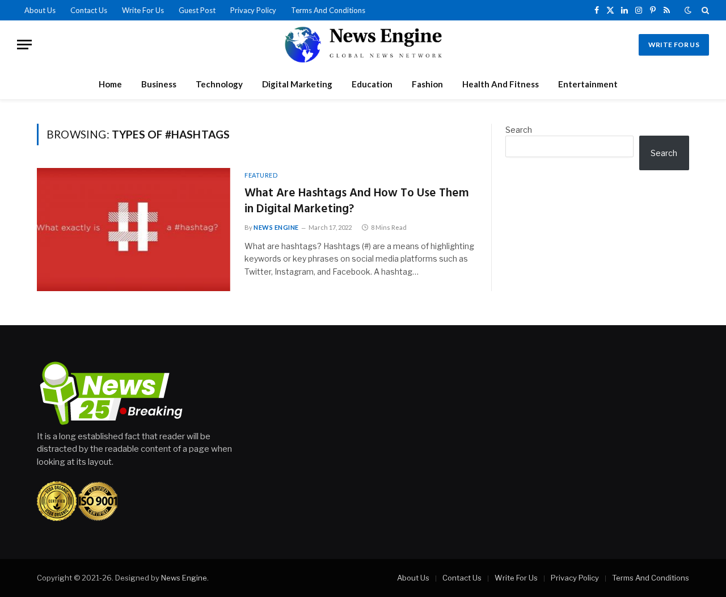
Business (158, 84)
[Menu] (24, 44)
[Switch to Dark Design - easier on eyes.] (688, 10)
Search (518, 129)
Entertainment (588, 84)
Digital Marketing (297, 84)
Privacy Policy (253, 10)
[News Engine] (363, 44)
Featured (260, 175)
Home (110, 84)
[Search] (704, 10)
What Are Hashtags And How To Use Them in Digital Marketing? (356, 202)
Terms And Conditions (328, 10)
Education (372, 84)
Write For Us (143, 10)
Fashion (427, 84)
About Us (40, 10)
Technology (219, 84)
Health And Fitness (500, 84)
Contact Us (88, 10)
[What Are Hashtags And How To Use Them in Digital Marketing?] (133, 229)
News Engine (276, 227)
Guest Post (197, 10)
